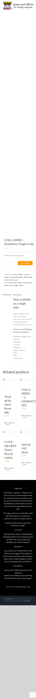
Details (13, 423)
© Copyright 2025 (9, 599)
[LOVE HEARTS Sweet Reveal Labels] (9, 434)
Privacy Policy (27, 601)
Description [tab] (7, 295)
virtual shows (9, 280)
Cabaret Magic (18, 274)
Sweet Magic (28, 277)
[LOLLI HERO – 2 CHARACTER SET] (26, 382)
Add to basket (25, 263)
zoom (16, 280)
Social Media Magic (16, 277)
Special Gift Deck (26, 448)
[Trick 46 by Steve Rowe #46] (9, 386)
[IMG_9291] (18, 126)
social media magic (15, 283)
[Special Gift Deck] (26, 436)
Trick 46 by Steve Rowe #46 (8, 404)
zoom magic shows (16, 285)
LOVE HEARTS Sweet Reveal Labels (10, 449)
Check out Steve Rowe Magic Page (18, 587)
